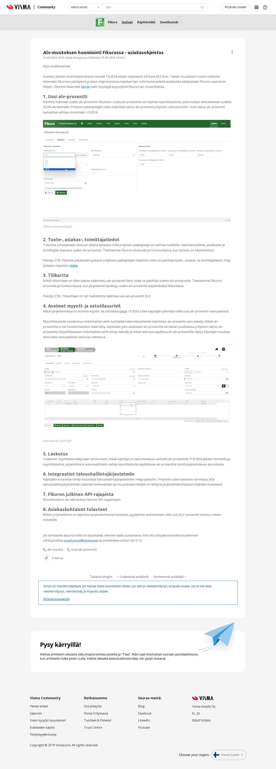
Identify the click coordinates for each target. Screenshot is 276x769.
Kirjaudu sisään (235, 7)
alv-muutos (55, 549)
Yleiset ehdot (39, 706)
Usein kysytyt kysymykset (48, 720)
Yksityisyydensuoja (43, 734)
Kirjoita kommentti (56, 599)
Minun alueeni (256, 7)
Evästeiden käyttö (42, 727)
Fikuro (112, 22)
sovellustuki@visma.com (81, 540)
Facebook (145, 713)
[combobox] (155, 7)
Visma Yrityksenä (96, 713)
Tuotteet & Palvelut (97, 720)
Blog (141, 706)
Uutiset (127, 22)
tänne (85, 87)
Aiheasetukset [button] (232, 52)
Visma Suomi (230, 755)
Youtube (144, 727)
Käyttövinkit (146, 22)
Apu (265, 7)
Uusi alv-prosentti (84, 549)
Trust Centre (93, 727)
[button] (137, 171)
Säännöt (36, 713)
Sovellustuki (169, 22)
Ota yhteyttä (92, 706)
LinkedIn (144, 720)
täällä (73, 266)
